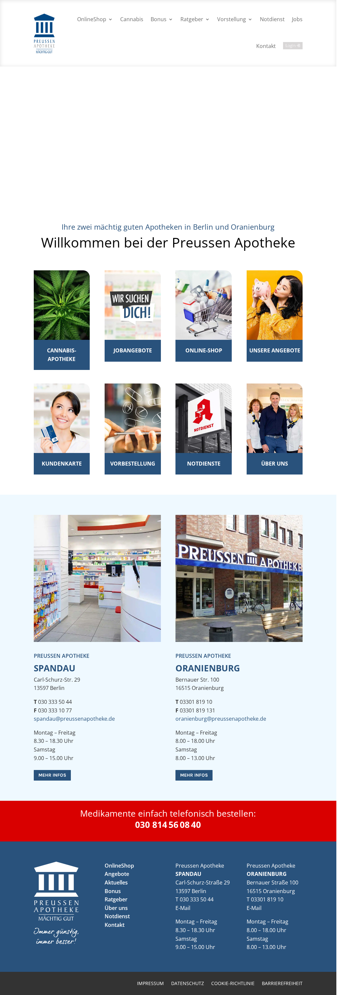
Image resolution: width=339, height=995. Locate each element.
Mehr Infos (52, 775)
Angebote (117, 874)
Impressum (150, 983)
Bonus (159, 19)
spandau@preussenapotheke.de (74, 718)
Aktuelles (116, 882)
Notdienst (272, 19)
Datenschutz (187, 983)
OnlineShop (91, 19)
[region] (169, 497)
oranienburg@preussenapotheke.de (220, 718)
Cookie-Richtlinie (233, 983)
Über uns (116, 908)
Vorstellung (231, 19)
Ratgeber (191, 19)
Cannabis (131, 19)
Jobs (297, 19)
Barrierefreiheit (282, 983)
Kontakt (266, 46)
